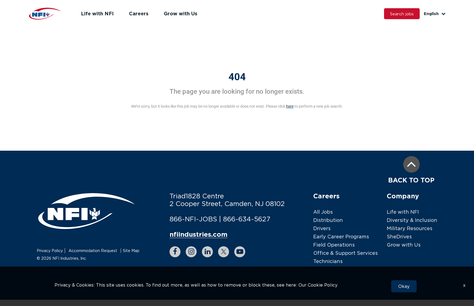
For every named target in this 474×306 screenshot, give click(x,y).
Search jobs (402, 14)
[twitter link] (223, 251)
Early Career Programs (341, 236)
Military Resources (409, 228)
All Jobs (323, 212)
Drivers (322, 228)
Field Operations (334, 244)
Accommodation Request (93, 250)
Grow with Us (180, 13)
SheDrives (399, 236)
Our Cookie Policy (317, 284)
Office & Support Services (345, 253)
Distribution (328, 220)
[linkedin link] (207, 251)
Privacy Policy (50, 250)
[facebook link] (175, 251)
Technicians (328, 261)
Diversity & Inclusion (412, 220)
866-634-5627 (246, 218)
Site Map (131, 250)
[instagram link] (191, 251)
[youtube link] (239, 251)
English (431, 13)
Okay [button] (404, 286)
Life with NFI (97, 13)
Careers (138, 13)
